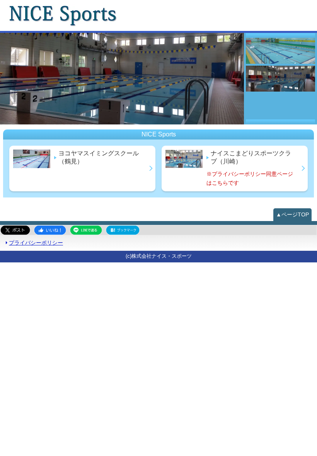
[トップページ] (138, 15)
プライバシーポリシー (36, 243)
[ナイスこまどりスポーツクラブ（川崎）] (122, 78)
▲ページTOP (292, 214)
